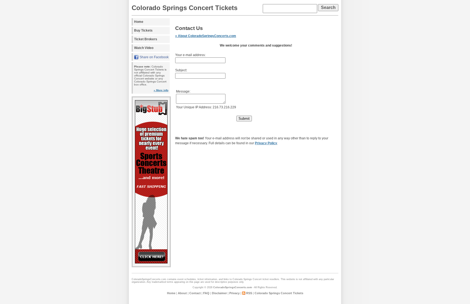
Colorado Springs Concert (247, 279)
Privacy (234, 293)
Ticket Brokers (145, 39)
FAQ (206, 293)
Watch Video (143, 48)
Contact (195, 293)
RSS (249, 293)
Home (138, 22)
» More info (161, 90)
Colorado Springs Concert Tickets (184, 7)
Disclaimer (219, 293)
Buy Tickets (143, 30)
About (182, 293)
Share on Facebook (154, 57)
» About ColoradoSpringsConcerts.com (205, 36)
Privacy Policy (266, 143)
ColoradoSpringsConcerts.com (232, 287)
